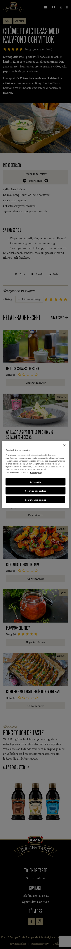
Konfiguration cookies (35, 499)
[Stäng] (64, 445)
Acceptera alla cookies (35, 491)
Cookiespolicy (36, 472)
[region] (35, 474)
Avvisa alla (35, 482)
